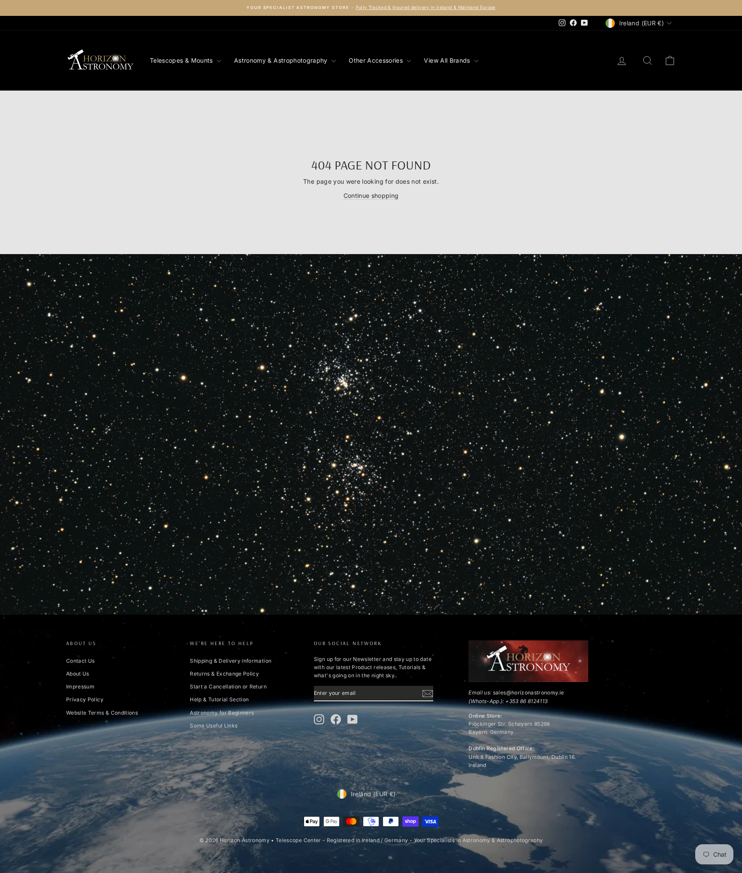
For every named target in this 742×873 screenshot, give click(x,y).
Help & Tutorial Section (219, 699)
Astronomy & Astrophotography (281, 60)
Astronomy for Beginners (222, 712)
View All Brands (448, 60)
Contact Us (80, 661)
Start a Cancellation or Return (228, 686)
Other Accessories (376, 60)
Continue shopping (371, 195)
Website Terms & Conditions (102, 712)
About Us (77, 673)
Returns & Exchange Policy (224, 673)
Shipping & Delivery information (230, 661)
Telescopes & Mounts (182, 60)
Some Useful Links (213, 725)
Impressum (80, 686)
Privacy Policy (84, 699)
